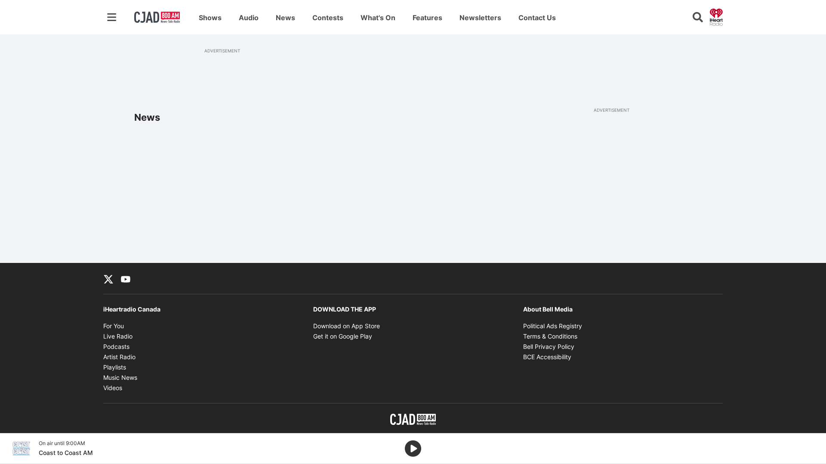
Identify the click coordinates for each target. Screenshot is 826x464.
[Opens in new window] (21, 448)
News (285, 17)
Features (427, 17)
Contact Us (537, 17)
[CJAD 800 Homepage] (157, 17)
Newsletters (480, 17)
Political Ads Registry (552, 326)
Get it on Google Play (342, 336)
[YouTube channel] (125, 278)
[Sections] (111, 17)
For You (113, 326)
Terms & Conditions (550, 336)
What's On (378, 17)
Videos (112, 387)
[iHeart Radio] (716, 16)
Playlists (114, 367)
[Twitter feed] (108, 278)
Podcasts (116, 346)
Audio (249, 17)
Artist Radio (119, 356)
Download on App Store (346, 326)
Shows (210, 17)
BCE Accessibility (547, 356)
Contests (327, 17)
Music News (120, 377)
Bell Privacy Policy (548, 346)
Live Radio (118, 336)
